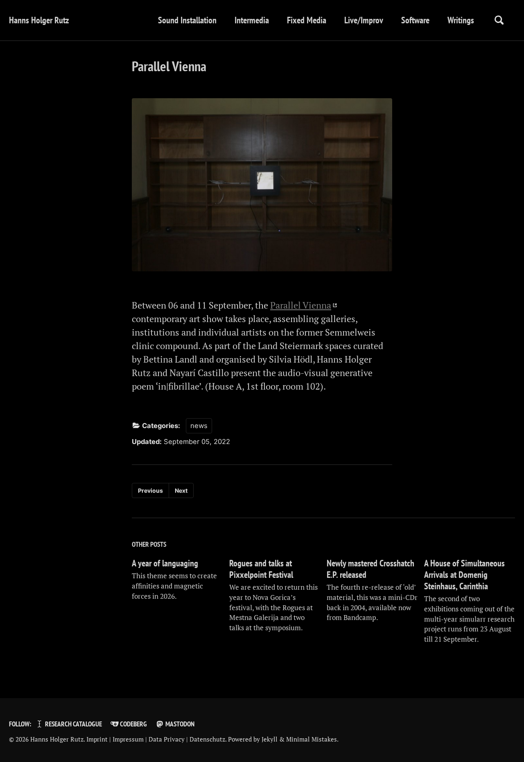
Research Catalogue (73, 723)
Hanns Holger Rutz (39, 20)
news (199, 426)
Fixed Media (306, 20)
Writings (460, 20)
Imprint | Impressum (115, 739)
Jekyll (270, 739)
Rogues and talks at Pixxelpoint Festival (261, 568)
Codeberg (133, 723)
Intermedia (252, 20)
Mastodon (179, 723)
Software (415, 20)
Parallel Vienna (300, 305)
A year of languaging (165, 563)
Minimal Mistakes (311, 739)
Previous (150, 490)
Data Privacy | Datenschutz (187, 739)
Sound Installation (187, 20)
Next (181, 490)
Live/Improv (363, 20)
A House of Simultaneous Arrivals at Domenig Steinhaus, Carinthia (464, 574)
